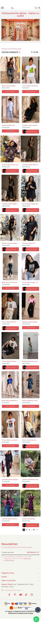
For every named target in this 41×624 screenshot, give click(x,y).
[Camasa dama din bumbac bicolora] (10, 109)
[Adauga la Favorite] (18, 58)
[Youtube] (20, 595)
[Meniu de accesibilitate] (38, 609)
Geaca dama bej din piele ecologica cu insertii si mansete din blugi (29, 440)
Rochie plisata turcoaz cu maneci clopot (29, 361)
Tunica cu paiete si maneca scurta (28, 243)
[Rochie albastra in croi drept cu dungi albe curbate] (31, 384)
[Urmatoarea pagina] (37, 530)
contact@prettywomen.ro (12, 590)
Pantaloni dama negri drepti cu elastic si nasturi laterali (29, 322)
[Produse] (2, 8)
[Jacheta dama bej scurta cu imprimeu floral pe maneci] (31, 463)
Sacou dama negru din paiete (30, 204)
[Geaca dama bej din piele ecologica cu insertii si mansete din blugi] (31, 424)
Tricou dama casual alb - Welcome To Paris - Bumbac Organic (30, 85)
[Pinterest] (15, 595)
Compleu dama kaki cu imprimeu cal (30, 164)
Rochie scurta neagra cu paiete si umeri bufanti (10, 243)
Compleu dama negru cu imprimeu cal (10, 204)
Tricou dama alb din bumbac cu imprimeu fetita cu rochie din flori (10, 322)
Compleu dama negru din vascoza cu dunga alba (29, 125)
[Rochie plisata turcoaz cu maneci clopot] (31, 345)
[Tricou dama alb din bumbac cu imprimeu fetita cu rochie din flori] (10, 306)
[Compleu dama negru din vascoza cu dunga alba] (31, 109)
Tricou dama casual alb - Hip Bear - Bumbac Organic (10, 440)
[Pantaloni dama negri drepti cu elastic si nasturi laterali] (31, 306)
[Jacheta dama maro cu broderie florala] (10, 148)
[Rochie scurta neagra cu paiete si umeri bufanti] (10, 227)
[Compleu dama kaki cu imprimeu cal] (31, 148)
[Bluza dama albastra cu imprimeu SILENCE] (10, 384)
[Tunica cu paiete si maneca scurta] (31, 227)
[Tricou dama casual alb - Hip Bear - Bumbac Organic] (10, 424)
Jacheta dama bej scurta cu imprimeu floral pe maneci (30, 479)
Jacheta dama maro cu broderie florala (10, 164)
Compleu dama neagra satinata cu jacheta (10, 479)
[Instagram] (31, 595)
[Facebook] (9, 595)
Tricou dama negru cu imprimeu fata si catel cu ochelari (30, 282)
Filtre (35, 52)
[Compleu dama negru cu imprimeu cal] (10, 188)
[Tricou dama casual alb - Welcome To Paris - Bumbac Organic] (31, 70)
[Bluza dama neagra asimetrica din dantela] (10, 70)
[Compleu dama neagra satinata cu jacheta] (10, 463)
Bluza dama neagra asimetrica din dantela (9, 85)
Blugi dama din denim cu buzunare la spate (9, 282)
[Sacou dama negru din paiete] (31, 188)
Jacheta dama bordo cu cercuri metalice (10, 519)
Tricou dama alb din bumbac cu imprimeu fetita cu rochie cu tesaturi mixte (9, 361)
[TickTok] (26, 595)
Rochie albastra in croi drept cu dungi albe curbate (29, 400)
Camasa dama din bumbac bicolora (8, 125)
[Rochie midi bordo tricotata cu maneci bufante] (31, 503)
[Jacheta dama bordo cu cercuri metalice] (10, 503)
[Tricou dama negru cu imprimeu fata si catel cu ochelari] (31, 266)
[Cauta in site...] (36, 8)
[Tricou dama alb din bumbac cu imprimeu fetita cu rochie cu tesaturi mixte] (10, 345)
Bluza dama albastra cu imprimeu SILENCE (10, 400)
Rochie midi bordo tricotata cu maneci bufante (28, 519)
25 (34, 529)
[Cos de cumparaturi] (39, 8)
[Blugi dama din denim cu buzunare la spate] (10, 266)
